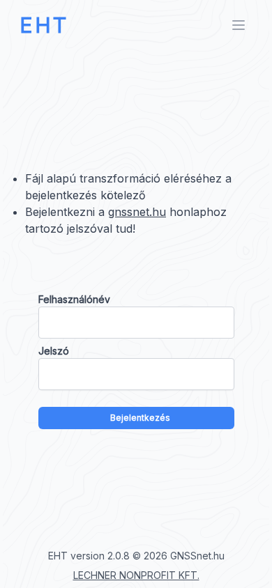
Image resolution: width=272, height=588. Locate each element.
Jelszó (53, 351)
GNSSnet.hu (197, 556)
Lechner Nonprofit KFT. (136, 575)
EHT (44, 25)
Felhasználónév (74, 299)
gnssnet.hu (137, 212)
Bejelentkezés (140, 417)
